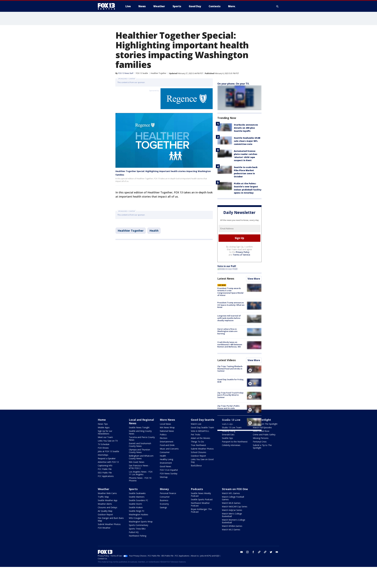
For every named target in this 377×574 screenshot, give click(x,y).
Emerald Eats (228, 434)
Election (163, 438)
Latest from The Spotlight (265, 423)
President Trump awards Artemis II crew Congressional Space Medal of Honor (230, 292)
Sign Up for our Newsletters (105, 432)
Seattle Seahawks (137, 493)
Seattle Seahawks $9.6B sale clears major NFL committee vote (247, 140)
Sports (133, 489)
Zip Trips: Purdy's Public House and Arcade (228, 407)
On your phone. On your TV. (233, 83)
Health (153, 230)
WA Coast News (136, 462)
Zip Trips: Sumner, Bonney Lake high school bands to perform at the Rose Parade (230, 421)
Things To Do (197, 441)
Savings (163, 507)
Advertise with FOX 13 (108, 462)
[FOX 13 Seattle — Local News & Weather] (107, 6)
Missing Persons (260, 438)
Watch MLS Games (231, 529)
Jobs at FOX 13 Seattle (108, 451)
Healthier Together (158, 73)
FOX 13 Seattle (142, 73)
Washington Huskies (138, 514)
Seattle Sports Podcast (202, 499)
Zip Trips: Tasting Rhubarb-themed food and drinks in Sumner (230, 368)
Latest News (225, 278)
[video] (254, 369)
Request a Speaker (107, 458)
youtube (241, 552)
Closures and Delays (107, 507)
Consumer (165, 452)
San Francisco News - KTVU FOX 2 (139, 467)
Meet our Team (105, 437)
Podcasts (197, 489)
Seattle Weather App (107, 500)
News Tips (103, 423)
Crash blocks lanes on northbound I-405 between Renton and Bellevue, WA (229, 344)
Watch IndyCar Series (232, 510)
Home (102, 419)
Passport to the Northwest (235, 441)
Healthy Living (166, 459)
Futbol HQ (134, 532)
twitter (271, 552)
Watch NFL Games (231, 493)
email (277, 552)
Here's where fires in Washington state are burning (227, 331)
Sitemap (164, 477)
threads (265, 552)
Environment (166, 462)
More (231, 6)
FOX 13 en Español (169, 470)
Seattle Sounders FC (138, 500)
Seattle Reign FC (136, 511)
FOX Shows (103, 447)
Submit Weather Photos (202, 448)
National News (167, 431)
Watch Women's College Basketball (233, 521)
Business (164, 500)
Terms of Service (241, 254)
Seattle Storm (135, 503)
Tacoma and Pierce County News (142, 438)
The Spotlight (262, 419)
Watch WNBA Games (232, 526)
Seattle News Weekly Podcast (201, 494)
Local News (165, 423)
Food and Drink (167, 445)
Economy (164, 503)
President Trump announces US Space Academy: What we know (230, 304)
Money (164, 489)
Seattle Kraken (136, 507)
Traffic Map (103, 496)
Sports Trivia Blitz (137, 528)
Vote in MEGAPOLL (200, 431)
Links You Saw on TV (108, 440)
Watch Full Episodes (262, 427)
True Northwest (198, 445)
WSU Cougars (135, 518)
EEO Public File (105, 472)
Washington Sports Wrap (141, 521)
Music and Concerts (169, 448)
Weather (103, 489)
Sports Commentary (138, 525)
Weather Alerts (105, 503)
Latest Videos (226, 360)
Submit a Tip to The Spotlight (262, 446)
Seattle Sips (227, 438)
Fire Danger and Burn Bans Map (111, 519)
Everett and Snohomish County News (140, 444)
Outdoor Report (198, 455)
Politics (163, 434)
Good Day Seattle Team (202, 427)
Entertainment (166, 441)
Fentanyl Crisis (260, 441)
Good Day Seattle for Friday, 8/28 (230, 380)
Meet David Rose (261, 431)
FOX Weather (104, 527)
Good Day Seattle (202, 419)
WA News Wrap (167, 427)
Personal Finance (168, 493)
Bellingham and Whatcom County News (141, 457)
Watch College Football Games (233, 498)
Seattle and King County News (140, 432)
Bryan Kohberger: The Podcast (201, 510)
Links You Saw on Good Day (202, 460)
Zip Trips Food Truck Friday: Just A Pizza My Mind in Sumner (230, 395)
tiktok (259, 552)
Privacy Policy (242, 252)
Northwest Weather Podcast (200, 504)
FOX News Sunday (168, 473)
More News (167, 419)
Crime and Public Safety (264, 434)
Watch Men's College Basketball (232, 515)
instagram (247, 552)
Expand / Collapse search (277, 6)
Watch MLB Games (231, 503)
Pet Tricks (195, 434)
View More (254, 278)
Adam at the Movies (200, 438)
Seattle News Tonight (139, 427)
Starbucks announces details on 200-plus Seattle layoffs (246, 127)
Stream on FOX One (235, 489)
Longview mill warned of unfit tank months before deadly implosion (229, 318)
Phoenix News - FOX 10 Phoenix (140, 479)
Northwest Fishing (137, 535)
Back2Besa (196, 465)
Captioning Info (105, 465)
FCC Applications (106, 476)
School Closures (198, 452)
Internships (103, 454)
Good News (165, 466)
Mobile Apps (104, 427)
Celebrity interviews (231, 445)
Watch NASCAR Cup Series (234, 506)
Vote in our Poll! (226, 266)
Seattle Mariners (136, 496)
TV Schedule (103, 444)
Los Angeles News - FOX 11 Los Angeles (140, 473)
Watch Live (196, 423)
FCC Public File (105, 469)
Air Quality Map (105, 511)
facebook (253, 552)
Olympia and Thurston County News (139, 451)
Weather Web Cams (107, 493)
